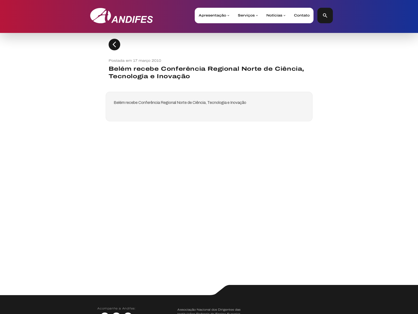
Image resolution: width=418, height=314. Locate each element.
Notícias (274, 15)
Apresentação (212, 15)
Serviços (246, 15)
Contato (302, 15)
